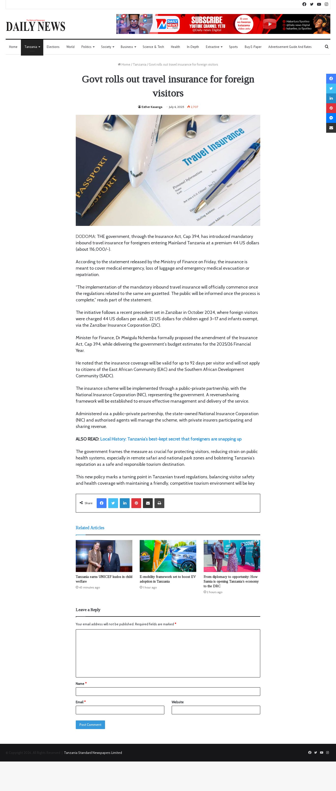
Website (178, 702)
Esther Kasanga (152, 107)
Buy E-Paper (253, 47)
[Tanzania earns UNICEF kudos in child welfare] (104, 556)
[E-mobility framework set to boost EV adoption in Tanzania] (168, 556)
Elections (53, 47)
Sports (233, 47)
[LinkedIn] (125, 503)
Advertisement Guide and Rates (290, 47)
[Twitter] (113, 503)
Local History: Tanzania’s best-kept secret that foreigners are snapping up (171, 439)
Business (127, 47)
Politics (86, 47)
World (70, 47)
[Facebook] (102, 503)
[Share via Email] (148, 503)
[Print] (159, 503)
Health (175, 47)
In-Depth (193, 47)
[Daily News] (35, 25)
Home (13, 47)
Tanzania (30, 47)
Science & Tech (153, 47)
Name (81, 684)
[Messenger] (331, 118)
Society (106, 47)
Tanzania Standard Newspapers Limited (93, 753)
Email (81, 702)
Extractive (212, 47)
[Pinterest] (136, 503)
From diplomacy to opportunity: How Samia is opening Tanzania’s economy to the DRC (231, 581)
